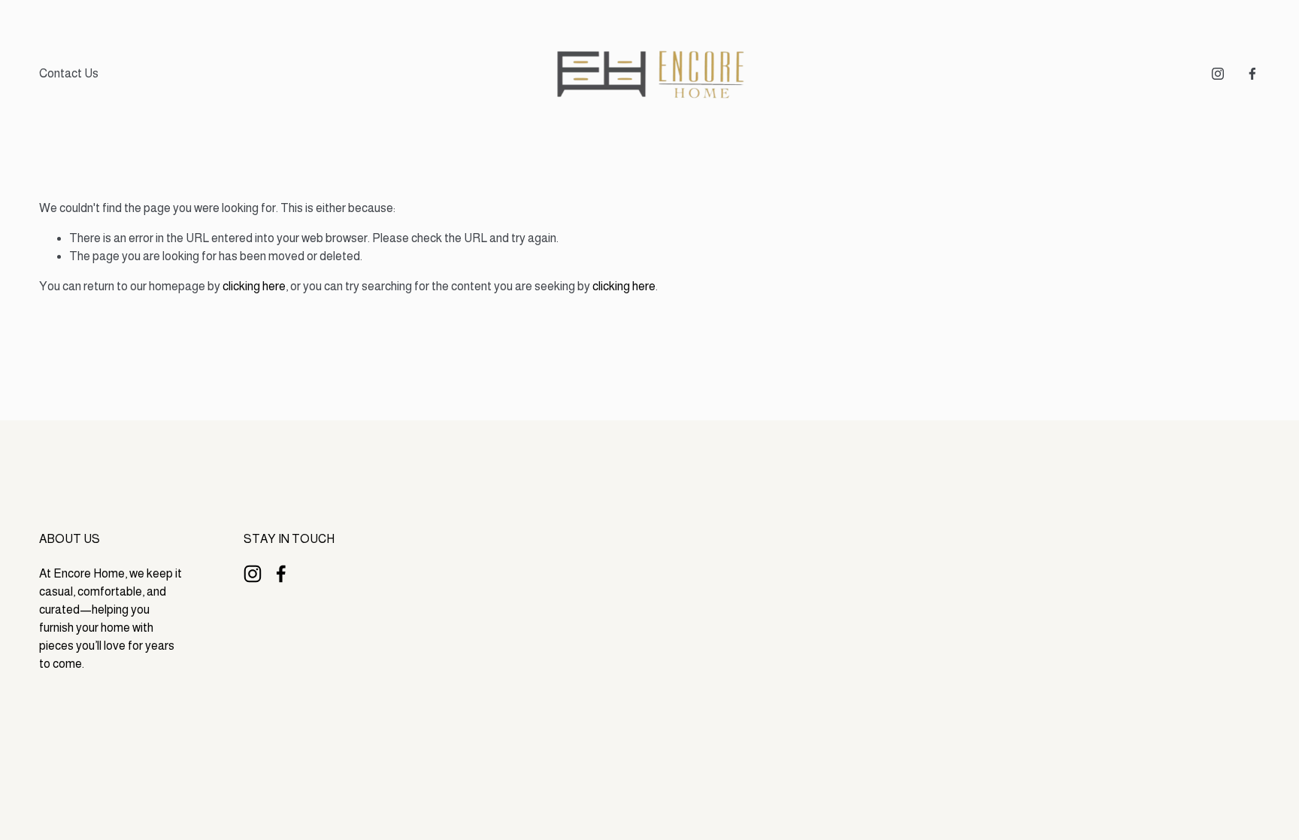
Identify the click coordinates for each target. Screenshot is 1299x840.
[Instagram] (1217, 73)
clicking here (254, 286)
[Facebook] (1252, 73)
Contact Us (68, 73)
